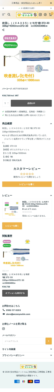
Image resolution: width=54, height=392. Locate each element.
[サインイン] (45, 14)
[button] (3, 8)
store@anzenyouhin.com (18, 314)
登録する (49, 341)
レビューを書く (27, 184)
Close (51, 3)
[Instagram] (3, 328)
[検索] (9, 15)
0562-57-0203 (13, 310)
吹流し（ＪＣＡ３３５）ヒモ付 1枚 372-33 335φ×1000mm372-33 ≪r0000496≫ (15, 278)
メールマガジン (9, 335)
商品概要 (7, 123)
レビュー (7, 195)
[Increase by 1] (8, 100)
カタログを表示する (3, 14)
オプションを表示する (15, 293)
